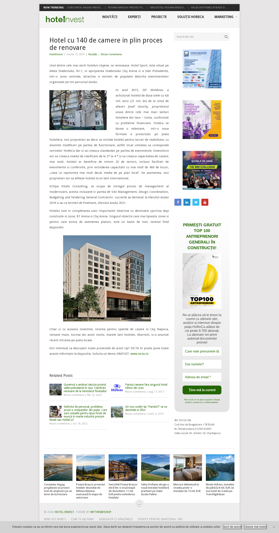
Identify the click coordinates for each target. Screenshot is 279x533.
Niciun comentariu (111, 54)
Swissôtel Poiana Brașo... (167, 7)
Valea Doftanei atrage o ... (209, 7)
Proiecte (159, 17)
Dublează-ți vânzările (116, 519)
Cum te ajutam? (82, 519)
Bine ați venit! (55, 519)
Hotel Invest (65, 19)
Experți (134, 17)
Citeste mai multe (255, 526)
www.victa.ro (139, 354)
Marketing (223, 17)
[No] (274, 527)
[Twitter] (195, 202)
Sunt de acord (232, 526)
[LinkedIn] (186, 202)
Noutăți (109, 17)
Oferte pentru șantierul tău (160, 519)
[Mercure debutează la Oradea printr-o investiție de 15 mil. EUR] (187, 467)
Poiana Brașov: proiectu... (126, 7)
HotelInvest (56, 54)
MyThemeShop (100, 512)
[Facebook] (177, 202)
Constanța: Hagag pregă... (84, 7)
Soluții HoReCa (190, 17)
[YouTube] (204, 202)
